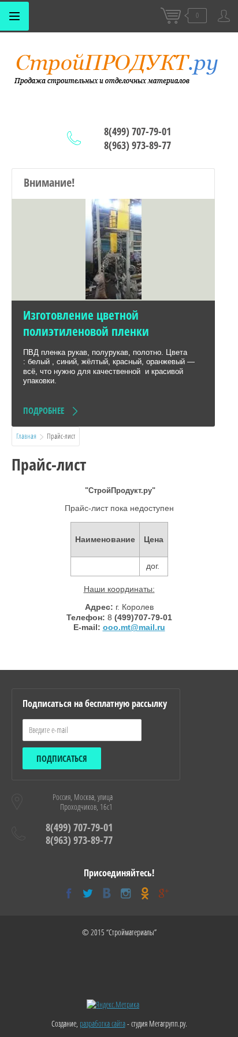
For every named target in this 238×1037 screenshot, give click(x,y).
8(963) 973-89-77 (137, 145)
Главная (26, 436)
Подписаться (61, 758)
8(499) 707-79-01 (137, 131)
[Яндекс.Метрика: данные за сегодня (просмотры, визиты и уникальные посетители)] (113, 1004)
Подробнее (43, 410)
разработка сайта (102, 1023)
